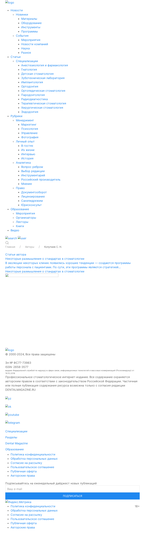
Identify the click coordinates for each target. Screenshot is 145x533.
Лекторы (22, 222)
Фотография (29, 137)
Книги (20, 226)
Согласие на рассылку (26, 463)
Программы (29, 31)
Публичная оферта (24, 471)
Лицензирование (33, 196)
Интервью (28, 154)
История (27, 158)
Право (20, 188)
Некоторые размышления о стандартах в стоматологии (44, 258)
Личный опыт (25, 141)
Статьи (16, 57)
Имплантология (32, 82)
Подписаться (72, 495)
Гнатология (29, 69)
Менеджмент (25, 120)
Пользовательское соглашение (32, 467)
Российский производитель (40, 179)
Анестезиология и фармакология (44, 65)
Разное (26, 52)
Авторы (29, 246)
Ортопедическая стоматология (43, 90)
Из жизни (27, 150)
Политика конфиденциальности (33, 454)
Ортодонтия (29, 86)
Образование (20, 209)
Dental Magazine (16, 443)
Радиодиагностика (34, 99)
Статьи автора (15, 254)
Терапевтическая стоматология (43, 103)
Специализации (27, 61)
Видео (15, 230)
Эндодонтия (29, 112)
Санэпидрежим (32, 200)
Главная (10, 246)
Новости (17, 10)
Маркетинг (28, 124)
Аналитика (23, 162)
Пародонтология (33, 95)
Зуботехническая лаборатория (43, 78)
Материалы (29, 18)
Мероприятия (30, 40)
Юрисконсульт (31, 205)
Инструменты (30, 27)
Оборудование (31, 23)
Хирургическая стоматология (42, 107)
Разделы (11, 437)
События (22, 35)
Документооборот (34, 192)
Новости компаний (34, 44)
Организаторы (26, 217)
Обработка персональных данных (34, 458)
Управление (29, 133)
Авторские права (23, 475)
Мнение (26, 183)
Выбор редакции (33, 171)
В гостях (27, 145)
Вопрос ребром (32, 167)
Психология (29, 128)
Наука (25, 48)
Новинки (22, 14)
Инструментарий (33, 175)
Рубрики (16, 116)
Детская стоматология (37, 73)
